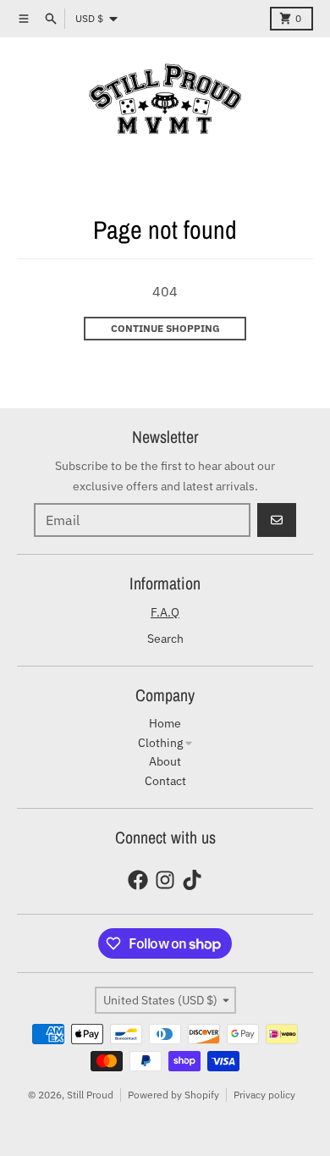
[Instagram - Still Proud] (165, 880)
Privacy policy (264, 1094)
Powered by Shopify (173, 1094)
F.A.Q (165, 612)
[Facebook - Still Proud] (138, 880)
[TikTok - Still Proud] (192, 880)
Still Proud (90, 1094)
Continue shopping (165, 328)
